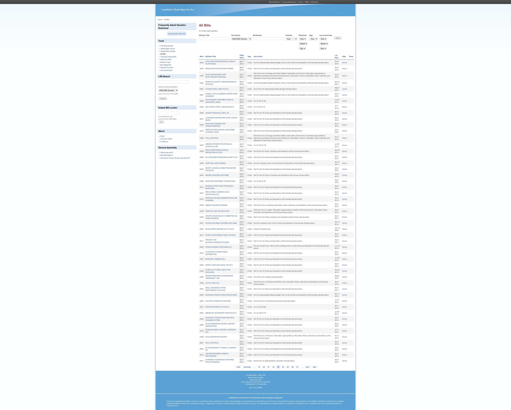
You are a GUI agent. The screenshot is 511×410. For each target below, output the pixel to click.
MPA (306, 2)
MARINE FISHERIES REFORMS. (217, 175)
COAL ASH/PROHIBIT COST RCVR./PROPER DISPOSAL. (215, 75)
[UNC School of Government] (220, 2)
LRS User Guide (166, 139)
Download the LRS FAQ (176, 33)
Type (311, 35)
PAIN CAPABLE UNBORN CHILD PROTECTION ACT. (217, 193)
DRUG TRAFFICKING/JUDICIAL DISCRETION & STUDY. (217, 151)
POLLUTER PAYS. (212, 138)
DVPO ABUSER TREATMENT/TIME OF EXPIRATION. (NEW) (219, 100)
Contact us (164, 141)
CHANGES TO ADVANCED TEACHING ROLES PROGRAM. (219, 360)
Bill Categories (165, 65)
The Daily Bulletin (166, 46)
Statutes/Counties (166, 67)
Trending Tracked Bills (168, 56)
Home (160, 19)
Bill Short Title (204, 35)
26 (293, 367)
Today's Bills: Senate (167, 51)
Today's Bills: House (167, 48)
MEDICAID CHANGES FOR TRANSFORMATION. (215, 124)
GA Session (235, 35)
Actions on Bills (165, 59)
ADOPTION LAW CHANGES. (215, 163)
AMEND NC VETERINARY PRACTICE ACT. (221, 313)
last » (315, 367)
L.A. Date (336, 56)
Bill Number (257, 35)
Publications (314, 2)
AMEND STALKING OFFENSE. (216, 205)
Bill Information (166, 155)
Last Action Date (325, 35)
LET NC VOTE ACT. (212, 283)
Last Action (258, 56)
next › (308, 367)
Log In (251, 387)
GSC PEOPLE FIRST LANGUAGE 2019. (219, 107)
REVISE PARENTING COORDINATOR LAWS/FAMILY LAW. (219, 277)
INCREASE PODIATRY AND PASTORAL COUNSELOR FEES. (219, 318)
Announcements (166, 70)
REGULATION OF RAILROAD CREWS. (219, 68)
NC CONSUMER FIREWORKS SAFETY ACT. (221, 157)
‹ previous (247, 367)
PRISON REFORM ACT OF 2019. (217, 307)
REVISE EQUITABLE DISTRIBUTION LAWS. (221, 223)
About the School (274, 2)
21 (269, 367)
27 (297, 367)
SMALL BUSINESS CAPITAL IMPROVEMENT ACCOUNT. (215, 289)
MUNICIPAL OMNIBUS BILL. (215, 259)
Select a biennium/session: (168, 87)
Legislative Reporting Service (177, 9)
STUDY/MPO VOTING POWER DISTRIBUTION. (216, 253)
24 (283, 367)
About (162, 136)
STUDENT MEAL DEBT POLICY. (217, 89)
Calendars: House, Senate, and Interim (175, 158)
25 (288, 367)
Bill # (201, 56)
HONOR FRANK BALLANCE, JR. (217, 113)
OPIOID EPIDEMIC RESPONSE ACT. (218, 247)
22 (273, 367)
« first (238, 367)
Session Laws (165, 62)
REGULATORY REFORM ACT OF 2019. (219, 229)
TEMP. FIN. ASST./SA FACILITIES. (217, 211)
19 (259, 367)
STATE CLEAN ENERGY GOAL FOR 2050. (220, 235)
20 (264, 367)
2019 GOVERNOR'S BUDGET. (216, 337)
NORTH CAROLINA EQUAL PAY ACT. (219, 265)
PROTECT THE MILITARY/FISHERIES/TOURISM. (217, 241)
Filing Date (303, 35)
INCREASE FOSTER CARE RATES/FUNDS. (221, 295)
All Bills (163, 54)
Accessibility (258, 387)
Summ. (344, 62)
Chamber (288, 35)
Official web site (166, 152)
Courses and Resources (289, 2)
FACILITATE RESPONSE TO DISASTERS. (220, 181)
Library (300, 2)
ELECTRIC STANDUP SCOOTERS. (218, 301)
